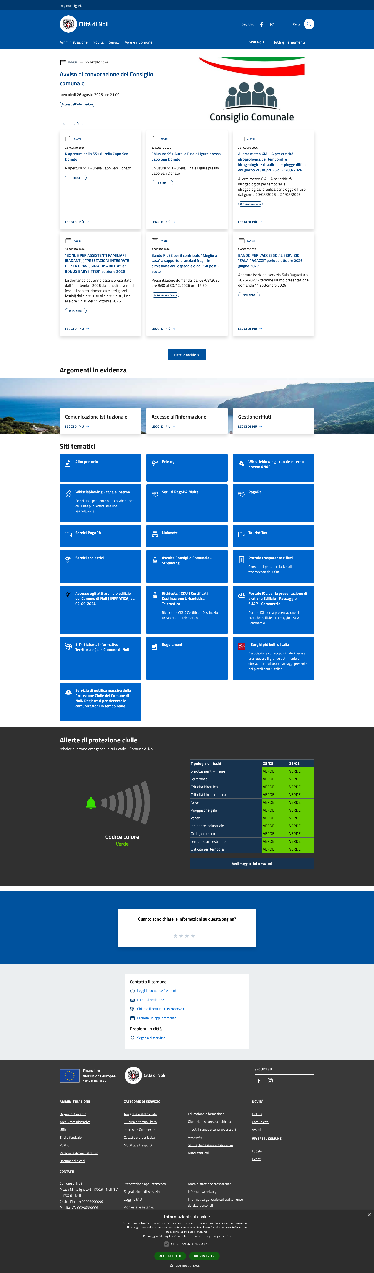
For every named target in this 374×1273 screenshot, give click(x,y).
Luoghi (257, 1151)
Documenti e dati (72, 1160)
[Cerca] (309, 24)
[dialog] (187, 1241)
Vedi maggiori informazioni (252, 863)
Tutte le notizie (185, 354)
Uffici (63, 1129)
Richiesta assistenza (139, 1207)
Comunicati (260, 1121)
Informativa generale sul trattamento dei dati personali (215, 1202)
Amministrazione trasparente (209, 1183)
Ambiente (195, 1137)
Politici (65, 1145)
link (228, 1236)
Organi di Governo (73, 1114)
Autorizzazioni (198, 1152)
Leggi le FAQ (133, 1199)
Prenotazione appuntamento (145, 1183)
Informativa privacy (202, 1191)
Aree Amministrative (75, 1121)
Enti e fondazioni (72, 1137)
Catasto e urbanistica (139, 1137)
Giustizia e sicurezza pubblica (209, 1121)
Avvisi (72, 62)
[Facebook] (259, 24)
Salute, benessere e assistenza (210, 1145)
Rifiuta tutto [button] (204, 1256)
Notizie (257, 1114)
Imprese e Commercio (139, 1129)
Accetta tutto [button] (170, 1256)
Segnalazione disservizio (142, 1191)
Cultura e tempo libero (140, 1121)
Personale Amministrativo (79, 1153)
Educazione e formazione (206, 1113)
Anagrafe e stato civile (140, 1114)
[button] (186, 1265)
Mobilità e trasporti (138, 1145)
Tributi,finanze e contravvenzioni (212, 1129)
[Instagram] (270, 24)
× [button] (369, 1215)
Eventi (256, 1158)
